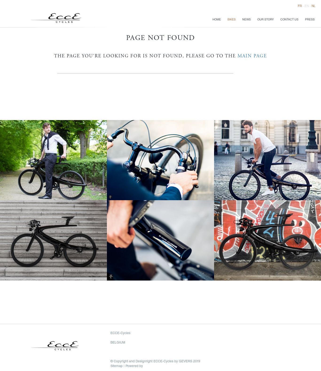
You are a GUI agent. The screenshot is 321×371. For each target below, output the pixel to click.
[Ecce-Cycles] (67, 20)
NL (313, 6)
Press (310, 19)
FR (300, 6)
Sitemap (116, 366)
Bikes (231, 19)
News (246, 19)
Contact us (289, 19)
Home (216, 19)
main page (252, 56)
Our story (265, 19)
